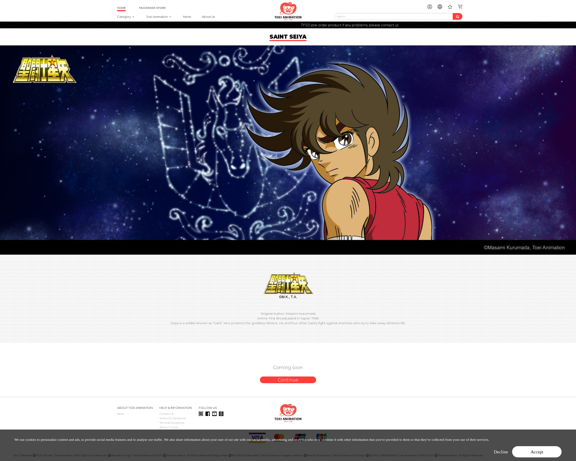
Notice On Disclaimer (173, 418)
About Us (208, 16)
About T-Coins (169, 427)
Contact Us (167, 413)
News (187, 16)
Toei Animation (157, 16)
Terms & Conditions (172, 422)
